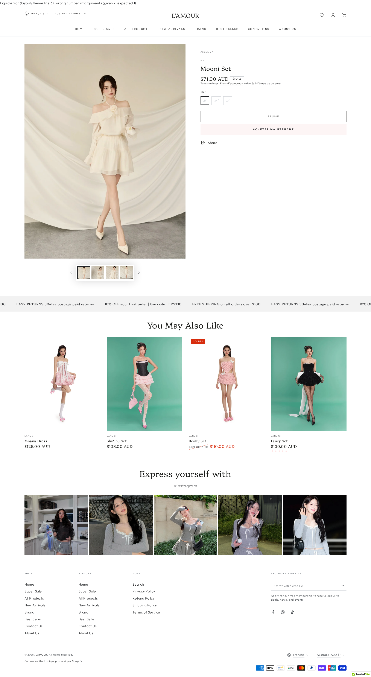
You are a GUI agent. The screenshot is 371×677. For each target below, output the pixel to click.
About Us (31, 633)
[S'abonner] (344, 585)
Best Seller (33, 619)
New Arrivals (34, 605)
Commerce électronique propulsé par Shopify (53, 661)
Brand (29, 612)
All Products (34, 598)
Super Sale (33, 591)
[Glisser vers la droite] (138, 272)
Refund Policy (143, 598)
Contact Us (33, 626)
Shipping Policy (144, 605)
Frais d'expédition (231, 83)
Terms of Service (146, 612)
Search (138, 584)
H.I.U (204, 60)
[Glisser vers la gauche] (71, 272)
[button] (321, 15)
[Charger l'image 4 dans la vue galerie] (126, 272)
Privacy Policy (143, 591)
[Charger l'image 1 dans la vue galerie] (83, 272)
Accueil (206, 51)
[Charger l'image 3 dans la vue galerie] (112, 272)
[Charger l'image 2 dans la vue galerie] (97, 272)
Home (29, 584)
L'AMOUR (41, 654)
